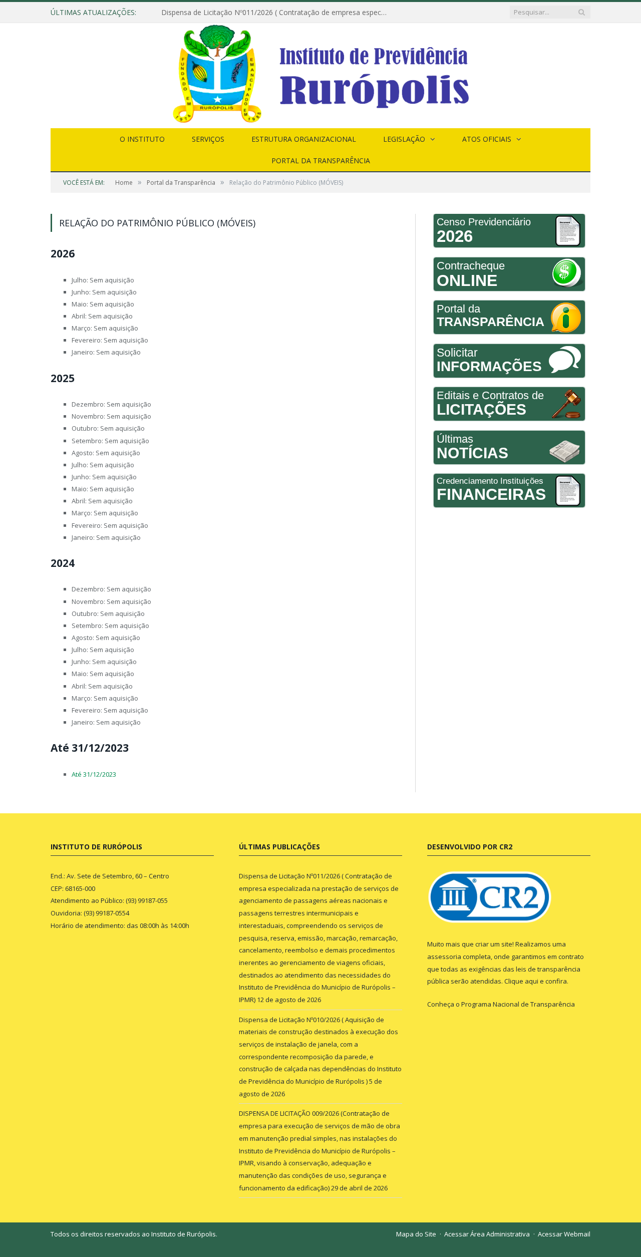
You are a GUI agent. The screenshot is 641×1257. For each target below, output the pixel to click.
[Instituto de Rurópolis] (320, 73)
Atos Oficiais (486, 139)
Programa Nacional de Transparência (518, 1004)
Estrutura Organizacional (303, 139)
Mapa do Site (416, 1233)
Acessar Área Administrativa (487, 1233)
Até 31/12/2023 (94, 774)
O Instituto (142, 139)
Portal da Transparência (320, 160)
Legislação (404, 139)
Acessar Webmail (564, 1233)
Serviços (208, 139)
